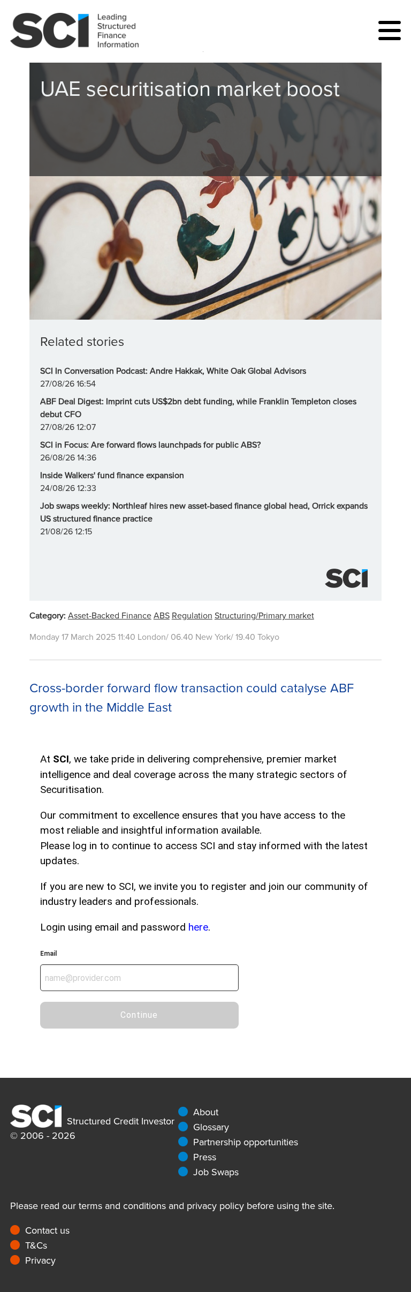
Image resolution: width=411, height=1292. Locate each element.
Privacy (40, 1260)
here (198, 927)
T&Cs (36, 1245)
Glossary (211, 1127)
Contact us (47, 1230)
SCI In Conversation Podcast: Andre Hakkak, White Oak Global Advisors (173, 371)
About (205, 1112)
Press (204, 1157)
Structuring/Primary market (264, 615)
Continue (139, 1015)
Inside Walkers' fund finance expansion (112, 475)
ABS (162, 615)
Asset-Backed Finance (109, 615)
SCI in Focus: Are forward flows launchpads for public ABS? (150, 445)
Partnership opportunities (245, 1142)
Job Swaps (216, 1172)
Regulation (192, 615)
